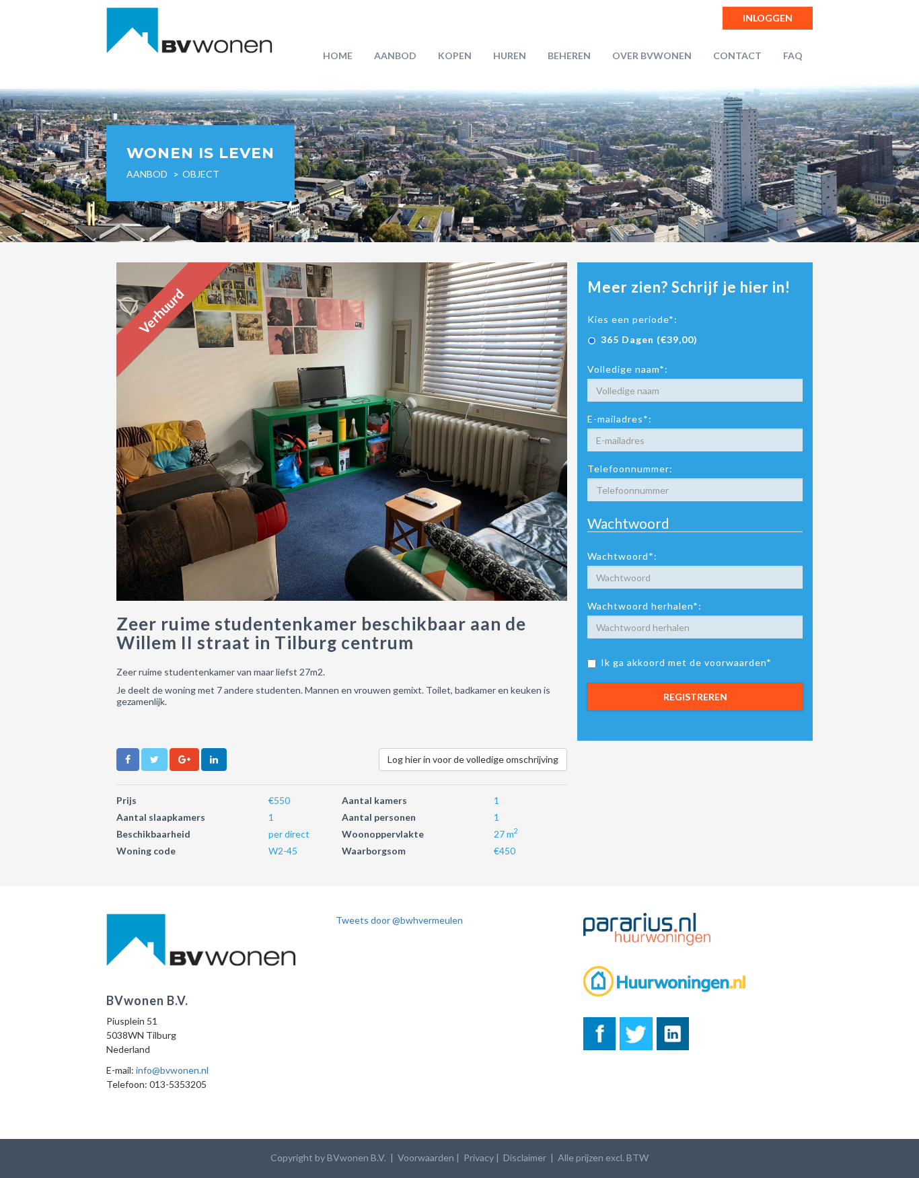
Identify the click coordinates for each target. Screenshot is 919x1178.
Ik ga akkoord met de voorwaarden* (686, 662)
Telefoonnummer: (630, 468)
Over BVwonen (652, 55)
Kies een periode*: (632, 319)
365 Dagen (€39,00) (649, 339)
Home (338, 55)
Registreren (695, 696)
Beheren (569, 55)
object (200, 174)
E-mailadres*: (619, 419)
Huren (509, 55)
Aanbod (395, 55)
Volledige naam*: (627, 369)
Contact (737, 55)
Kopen (455, 55)
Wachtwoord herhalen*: (644, 606)
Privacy (479, 1157)
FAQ (793, 55)
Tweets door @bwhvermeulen (399, 920)
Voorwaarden (426, 1157)
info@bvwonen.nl (172, 1070)
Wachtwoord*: (622, 556)
